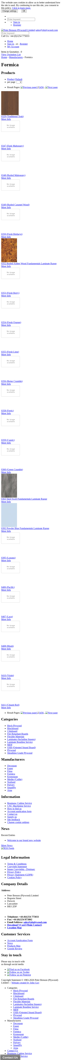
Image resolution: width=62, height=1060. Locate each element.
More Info (6, 119)
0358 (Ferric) (7, 410)
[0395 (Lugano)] (10, 543)
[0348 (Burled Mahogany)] (10, 160)
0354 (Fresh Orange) (11, 322)
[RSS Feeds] (7, 848)
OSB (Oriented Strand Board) (21, 747)
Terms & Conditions (16, 864)
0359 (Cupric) (8, 440)
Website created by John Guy (25, 982)
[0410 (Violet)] (10, 660)
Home (10, 41)
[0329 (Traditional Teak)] (10, 114)
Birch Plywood (14, 725)
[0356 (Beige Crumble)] (10, 366)
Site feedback (13, 819)
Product (11, 79)
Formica (11, 774)
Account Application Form (20, 940)
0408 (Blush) (7, 646)
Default (18, 79)
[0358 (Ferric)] (10, 395)
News (10, 943)
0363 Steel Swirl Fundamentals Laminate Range (24, 499)
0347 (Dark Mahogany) (12, 146)
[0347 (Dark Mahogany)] (10, 131)
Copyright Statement (17, 866)
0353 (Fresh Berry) (10, 293)
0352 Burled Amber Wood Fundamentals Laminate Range (29, 263)
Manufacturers (16, 57)
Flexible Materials (15, 736)
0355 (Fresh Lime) (10, 352)
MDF (9, 744)
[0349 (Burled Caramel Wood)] (10, 190)
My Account (13, 46)
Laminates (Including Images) (21, 739)
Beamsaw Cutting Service (19, 803)
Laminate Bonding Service (20, 742)
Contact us (12, 814)
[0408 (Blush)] (10, 631)
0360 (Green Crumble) (12, 469)
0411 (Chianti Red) (10, 705)
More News (6, 845)
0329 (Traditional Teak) (12, 116)
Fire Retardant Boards (17, 734)
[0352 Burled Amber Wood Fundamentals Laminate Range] (9, 261)
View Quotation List (11, 54)
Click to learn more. (21, 8)
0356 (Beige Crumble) (12, 381)
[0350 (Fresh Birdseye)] (10, 219)
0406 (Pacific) (8, 587)
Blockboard (12, 728)
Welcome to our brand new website (24, 840)
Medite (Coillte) (14, 779)
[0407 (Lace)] (10, 601)
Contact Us (12, 1050)
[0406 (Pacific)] (10, 572)
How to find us (14, 808)
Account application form (19, 811)
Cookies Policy (14, 877)
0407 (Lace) (7, 616)
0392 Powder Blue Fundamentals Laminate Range (25, 528)
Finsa (9, 771)
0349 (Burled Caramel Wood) (15, 204)
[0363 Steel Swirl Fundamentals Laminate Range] (9, 496)
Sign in (16, 22)
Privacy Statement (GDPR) (20, 874)
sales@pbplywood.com (47, 30)
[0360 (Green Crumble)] (10, 454)
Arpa (9, 790)
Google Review (14, 948)
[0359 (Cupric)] (10, 425)
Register (17, 25)
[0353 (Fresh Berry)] (10, 278)
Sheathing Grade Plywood (19, 753)
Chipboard (12, 731)
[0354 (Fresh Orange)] (10, 307)
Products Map (13, 946)
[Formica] (28, 87)
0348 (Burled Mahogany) (13, 175)
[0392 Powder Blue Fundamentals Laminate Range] (9, 526)
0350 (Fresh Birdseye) (11, 234)
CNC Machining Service (19, 806)
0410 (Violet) (7, 675)
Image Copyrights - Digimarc (21, 869)
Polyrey (11, 785)
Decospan (12, 765)
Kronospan (12, 776)
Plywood (11, 750)
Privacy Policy (14, 872)
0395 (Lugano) (8, 557)
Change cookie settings (18, 822)
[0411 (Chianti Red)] (10, 690)
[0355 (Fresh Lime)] (10, 337)
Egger (10, 768)
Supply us (12, 817)
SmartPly (11, 787)
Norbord (11, 782)
